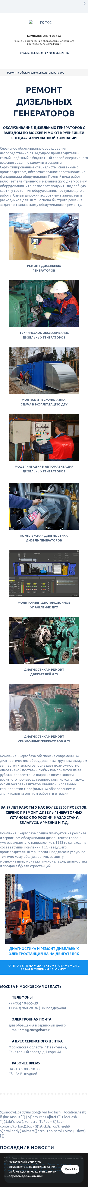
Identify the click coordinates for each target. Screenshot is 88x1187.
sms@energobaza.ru (35, 1030)
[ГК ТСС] (44, 23)
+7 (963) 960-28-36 (57, 52)
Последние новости (27, 1147)
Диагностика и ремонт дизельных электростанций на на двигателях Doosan (44, 954)
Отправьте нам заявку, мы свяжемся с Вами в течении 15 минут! (44, 967)
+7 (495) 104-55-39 (31, 52)
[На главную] (4, 72)
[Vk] (7, 1183)
